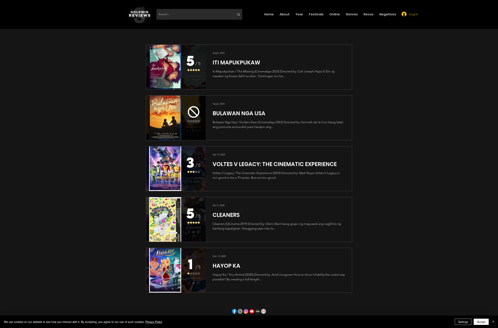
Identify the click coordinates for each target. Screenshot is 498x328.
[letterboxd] (257, 311)
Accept (481, 322)
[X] (240, 311)
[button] (285, 14)
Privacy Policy (153, 322)
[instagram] (246, 311)
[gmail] (263, 311)
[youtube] (251, 311)
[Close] (493, 322)
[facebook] (234, 311)
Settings (463, 322)
